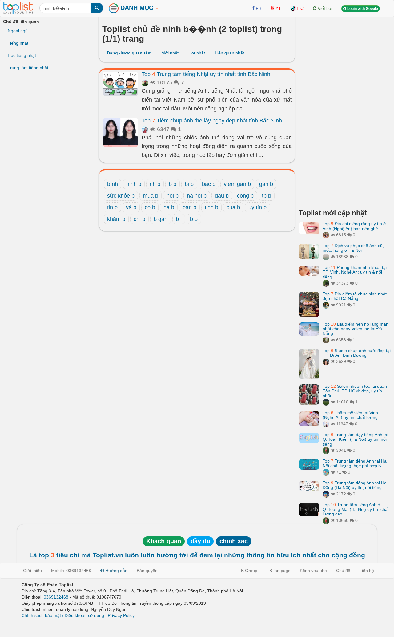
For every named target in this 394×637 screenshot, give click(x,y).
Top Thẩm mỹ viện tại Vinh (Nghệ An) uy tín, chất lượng (350, 415)
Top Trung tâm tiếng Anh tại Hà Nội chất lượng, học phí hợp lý (355, 463)
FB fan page (279, 570)
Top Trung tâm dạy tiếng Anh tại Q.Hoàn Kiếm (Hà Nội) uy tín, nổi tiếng (355, 439)
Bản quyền (147, 570)
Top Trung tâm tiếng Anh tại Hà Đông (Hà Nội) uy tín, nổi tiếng (355, 485)
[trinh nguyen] (326, 256)
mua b (150, 196)
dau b (222, 196)
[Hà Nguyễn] (326, 401)
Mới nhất (170, 52)
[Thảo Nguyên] (145, 82)
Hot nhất (196, 52)
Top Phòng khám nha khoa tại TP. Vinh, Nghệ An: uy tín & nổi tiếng (355, 272)
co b (150, 207)
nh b (155, 184)
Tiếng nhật (18, 43)
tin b (112, 207)
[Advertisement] (345, 110)
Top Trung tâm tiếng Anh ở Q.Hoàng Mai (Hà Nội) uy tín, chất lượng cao (356, 509)
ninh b (133, 184)
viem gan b (237, 184)
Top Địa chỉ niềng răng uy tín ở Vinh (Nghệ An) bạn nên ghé (354, 226)
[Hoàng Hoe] (326, 339)
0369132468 (56, 597)
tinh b (211, 207)
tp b (266, 196)
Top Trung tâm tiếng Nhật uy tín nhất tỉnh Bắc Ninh (206, 74)
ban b (189, 207)
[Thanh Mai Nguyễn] (326, 304)
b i (179, 219)
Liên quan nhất (229, 52)
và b (131, 207)
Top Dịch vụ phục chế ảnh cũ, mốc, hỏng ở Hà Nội (353, 248)
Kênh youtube (313, 570)
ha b (168, 207)
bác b (208, 184)
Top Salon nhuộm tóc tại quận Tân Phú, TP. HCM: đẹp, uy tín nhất (355, 391)
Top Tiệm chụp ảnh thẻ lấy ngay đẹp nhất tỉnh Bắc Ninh (212, 121)
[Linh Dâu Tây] (326, 283)
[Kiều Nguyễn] (326, 493)
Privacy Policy (121, 615)
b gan (160, 219)
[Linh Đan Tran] (326, 472)
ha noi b (197, 196)
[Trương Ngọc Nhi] (145, 129)
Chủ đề (343, 570)
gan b (266, 184)
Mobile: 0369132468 (71, 570)
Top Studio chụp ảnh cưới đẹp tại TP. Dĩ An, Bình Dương (357, 353)
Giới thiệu (32, 570)
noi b (173, 196)
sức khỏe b (121, 196)
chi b (139, 219)
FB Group (247, 570)
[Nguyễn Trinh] (326, 423)
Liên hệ (367, 570)
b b (172, 184)
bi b (189, 184)
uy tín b (257, 207)
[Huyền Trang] (326, 361)
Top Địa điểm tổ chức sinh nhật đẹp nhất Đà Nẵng (355, 296)
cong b (245, 196)
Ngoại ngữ (18, 30)
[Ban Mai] (326, 450)
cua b (233, 207)
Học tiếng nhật (22, 55)
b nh (112, 184)
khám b (116, 219)
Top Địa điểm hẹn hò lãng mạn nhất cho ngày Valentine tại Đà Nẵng (355, 329)
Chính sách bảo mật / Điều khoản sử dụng (63, 615)
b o (194, 219)
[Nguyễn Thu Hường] (326, 234)
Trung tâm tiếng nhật (28, 67)
